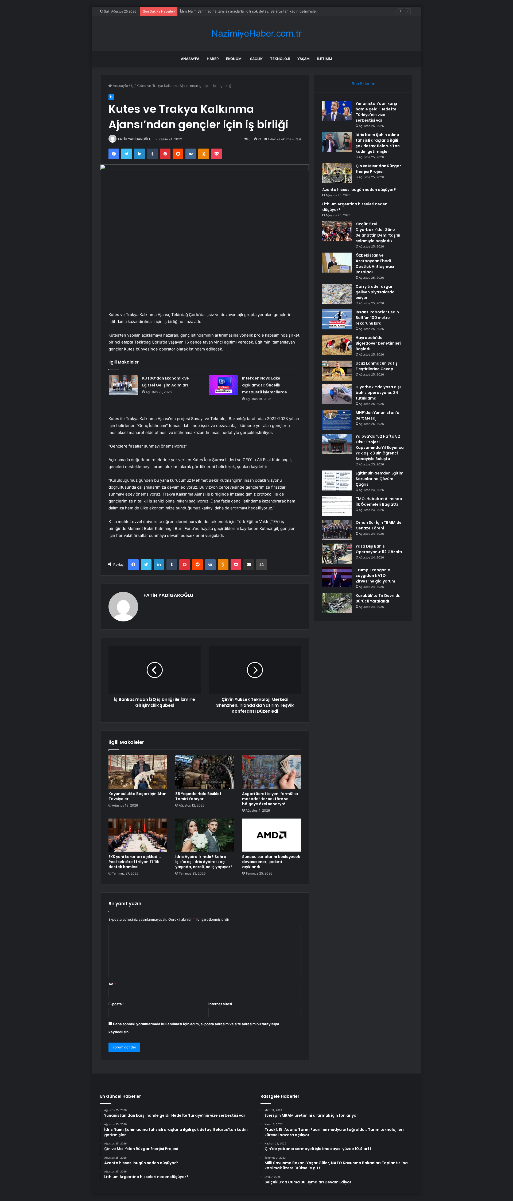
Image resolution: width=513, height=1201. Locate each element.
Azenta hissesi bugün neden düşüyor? (359, 189)
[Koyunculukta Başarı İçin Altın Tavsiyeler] (137, 771)
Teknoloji (280, 59)
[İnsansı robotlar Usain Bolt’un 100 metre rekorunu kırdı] (337, 319)
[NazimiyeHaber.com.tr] (256, 33)
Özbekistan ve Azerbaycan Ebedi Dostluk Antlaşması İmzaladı (375, 264)
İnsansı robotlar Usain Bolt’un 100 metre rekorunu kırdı (377, 317)
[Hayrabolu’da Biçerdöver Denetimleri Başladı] (337, 345)
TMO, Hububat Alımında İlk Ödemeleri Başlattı (379, 501)
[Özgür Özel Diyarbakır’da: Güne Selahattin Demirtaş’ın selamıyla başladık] (337, 231)
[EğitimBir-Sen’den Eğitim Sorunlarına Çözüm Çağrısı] (337, 480)
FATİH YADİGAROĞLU (134, 139)
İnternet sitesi (220, 1004)
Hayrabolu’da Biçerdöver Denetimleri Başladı (378, 343)
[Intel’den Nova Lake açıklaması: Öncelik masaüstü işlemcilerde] (223, 385)
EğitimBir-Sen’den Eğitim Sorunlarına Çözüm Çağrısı (379, 478)
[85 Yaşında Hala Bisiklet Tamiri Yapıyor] (204, 771)
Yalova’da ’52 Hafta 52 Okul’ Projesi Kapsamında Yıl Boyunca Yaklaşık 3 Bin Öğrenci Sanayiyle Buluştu (380, 447)
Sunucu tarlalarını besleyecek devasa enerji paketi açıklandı (271, 861)
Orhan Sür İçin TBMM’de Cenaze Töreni (379, 525)
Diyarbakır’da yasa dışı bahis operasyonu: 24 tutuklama (378, 392)
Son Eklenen (363, 83)
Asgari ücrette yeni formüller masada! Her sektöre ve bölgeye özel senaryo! (270, 799)
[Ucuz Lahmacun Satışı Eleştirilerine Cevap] (337, 371)
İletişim (324, 59)
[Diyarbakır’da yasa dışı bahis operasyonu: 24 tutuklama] (337, 394)
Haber (213, 59)
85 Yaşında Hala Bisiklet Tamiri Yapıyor (198, 796)
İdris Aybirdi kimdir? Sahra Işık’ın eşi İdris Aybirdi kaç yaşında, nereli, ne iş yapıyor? (203, 861)
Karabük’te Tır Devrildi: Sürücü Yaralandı (378, 598)
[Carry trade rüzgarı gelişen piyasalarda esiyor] (337, 294)
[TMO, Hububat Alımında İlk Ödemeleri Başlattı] (337, 506)
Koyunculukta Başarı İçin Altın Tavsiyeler (137, 796)
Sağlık (256, 59)
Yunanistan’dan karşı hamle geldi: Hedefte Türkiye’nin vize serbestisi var (376, 112)
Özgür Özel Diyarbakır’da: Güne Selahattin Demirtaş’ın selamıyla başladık (378, 232)
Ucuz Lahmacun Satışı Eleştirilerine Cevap (377, 366)
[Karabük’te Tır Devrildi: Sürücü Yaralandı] (337, 603)
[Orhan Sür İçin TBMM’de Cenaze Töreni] (337, 530)
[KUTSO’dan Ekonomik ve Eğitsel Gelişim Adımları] (123, 385)
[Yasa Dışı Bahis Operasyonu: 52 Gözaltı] (337, 554)
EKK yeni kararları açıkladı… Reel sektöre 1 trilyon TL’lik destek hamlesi (134, 861)
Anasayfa (190, 59)
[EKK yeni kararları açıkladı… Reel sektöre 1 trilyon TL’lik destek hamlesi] (137, 835)
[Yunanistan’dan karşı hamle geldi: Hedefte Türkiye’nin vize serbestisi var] (337, 111)
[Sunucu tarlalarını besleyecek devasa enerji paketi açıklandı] (271, 835)
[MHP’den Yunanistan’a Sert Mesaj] (337, 420)
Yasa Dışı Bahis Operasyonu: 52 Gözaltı (379, 549)
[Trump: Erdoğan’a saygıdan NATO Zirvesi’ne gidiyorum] (337, 577)
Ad (112, 984)
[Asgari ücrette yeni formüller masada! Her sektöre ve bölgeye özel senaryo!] (271, 771)
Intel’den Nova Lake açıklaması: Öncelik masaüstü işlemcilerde (264, 385)
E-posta (116, 1004)
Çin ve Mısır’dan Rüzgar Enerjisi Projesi (378, 168)
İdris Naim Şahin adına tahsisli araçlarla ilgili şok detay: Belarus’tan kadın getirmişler (378, 143)
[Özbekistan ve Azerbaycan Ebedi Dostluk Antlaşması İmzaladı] (337, 263)
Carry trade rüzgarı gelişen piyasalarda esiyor (375, 292)
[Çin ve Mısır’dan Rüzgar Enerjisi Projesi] (337, 173)
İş (132, 85)
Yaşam (303, 59)
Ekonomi (234, 59)
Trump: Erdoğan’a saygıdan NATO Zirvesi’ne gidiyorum (375, 575)
